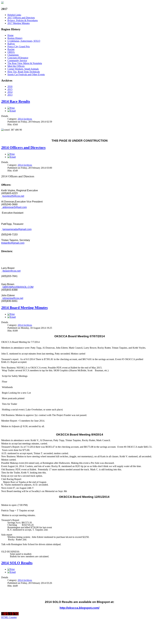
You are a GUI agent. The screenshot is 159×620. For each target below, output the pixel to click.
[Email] (11, 110)
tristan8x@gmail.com (12, 243)
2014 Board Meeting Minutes (24, 308)
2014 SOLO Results (16, 563)
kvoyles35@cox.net (13, 196)
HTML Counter (9, 617)
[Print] (11, 108)
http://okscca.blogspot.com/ (79, 607)
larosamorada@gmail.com (17, 229)
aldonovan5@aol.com (14, 207)
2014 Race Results (15, 101)
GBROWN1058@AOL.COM (17, 287)
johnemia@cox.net (12, 298)
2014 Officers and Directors (23, 147)
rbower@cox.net (11, 271)
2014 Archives (25, 119)
